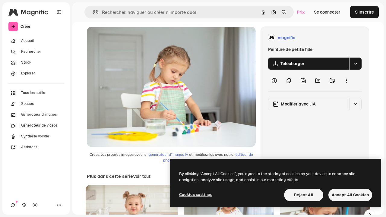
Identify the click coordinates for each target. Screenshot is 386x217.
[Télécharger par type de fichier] (356, 64)
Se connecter (327, 12)
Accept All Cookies (350, 194)
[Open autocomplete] (93, 12)
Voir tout (141, 176)
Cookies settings (195, 194)
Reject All (303, 194)
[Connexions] (13, 205)
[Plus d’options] (346, 80)
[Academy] (24, 205)
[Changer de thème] (35, 205)
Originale (126, 38)
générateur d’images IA (168, 154)
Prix (301, 12)
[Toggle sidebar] (59, 12)
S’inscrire (364, 12)
